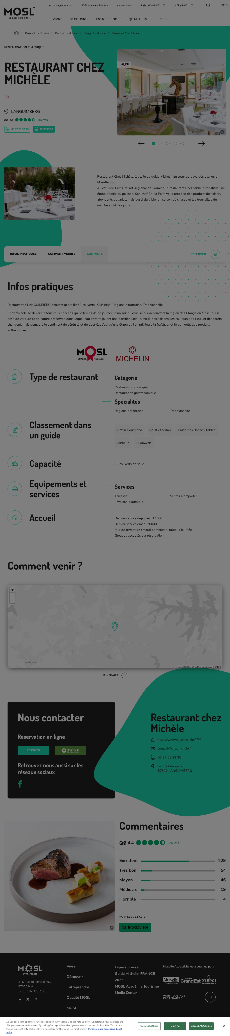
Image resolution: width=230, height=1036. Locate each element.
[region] (115, 1026)
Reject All (175, 1026)
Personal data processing (101, 1028)
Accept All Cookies (201, 1026)
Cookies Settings (149, 1026)
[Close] (224, 1026)
